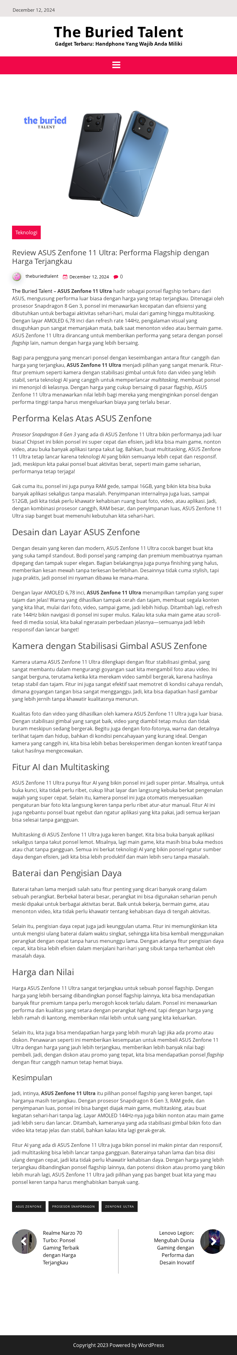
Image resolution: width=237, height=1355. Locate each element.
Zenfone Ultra (119, 1206)
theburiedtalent (42, 276)
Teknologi (26, 232)
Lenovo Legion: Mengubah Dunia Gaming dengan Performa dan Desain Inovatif (174, 1248)
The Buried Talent (118, 32)
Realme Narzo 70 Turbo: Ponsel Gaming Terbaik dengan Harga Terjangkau (62, 1248)
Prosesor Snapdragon (73, 1206)
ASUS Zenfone (29, 1206)
